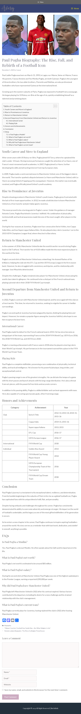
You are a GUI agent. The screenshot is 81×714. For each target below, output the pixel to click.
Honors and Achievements (15, 126)
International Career (16, 121)
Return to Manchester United (16, 115)
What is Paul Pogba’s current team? (21, 145)
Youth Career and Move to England (18, 109)
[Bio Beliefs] (8, 8)
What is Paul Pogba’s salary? (18, 140)
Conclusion (9, 129)
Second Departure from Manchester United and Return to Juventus (31, 118)
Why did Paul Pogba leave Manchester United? (24, 142)
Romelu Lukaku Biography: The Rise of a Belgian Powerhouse (24, 631)
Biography (7, 625)
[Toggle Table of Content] (54, 106)
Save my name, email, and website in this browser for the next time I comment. (36, 690)
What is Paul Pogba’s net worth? (20, 137)
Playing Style (13, 123)
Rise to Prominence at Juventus (17, 112)
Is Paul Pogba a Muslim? (17, 134)
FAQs (7, 132)
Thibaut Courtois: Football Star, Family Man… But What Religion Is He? (27, 628)
